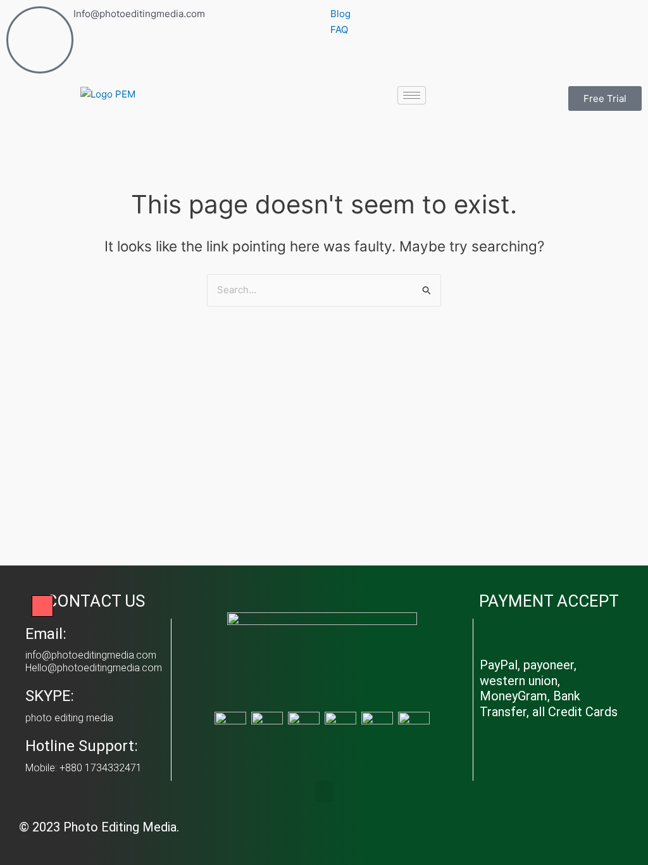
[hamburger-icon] (411, 95)
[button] (324, 791)
